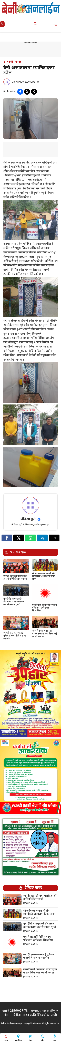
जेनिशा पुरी (28, 519)
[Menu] (56, 24)
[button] (35, 24)
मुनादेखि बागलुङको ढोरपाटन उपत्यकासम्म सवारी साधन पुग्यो (13, 601)
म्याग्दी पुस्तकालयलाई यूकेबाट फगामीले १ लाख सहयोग (14, 635)
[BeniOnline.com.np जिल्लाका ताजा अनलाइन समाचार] (31, 8)
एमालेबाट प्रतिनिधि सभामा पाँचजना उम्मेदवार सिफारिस (44, 608)
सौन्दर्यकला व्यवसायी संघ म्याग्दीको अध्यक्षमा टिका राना (43, 576)
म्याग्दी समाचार (14, 62)
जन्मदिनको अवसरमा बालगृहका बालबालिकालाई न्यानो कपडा (44, 633)
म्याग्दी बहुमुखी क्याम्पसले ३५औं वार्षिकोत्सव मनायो (15, 578)
